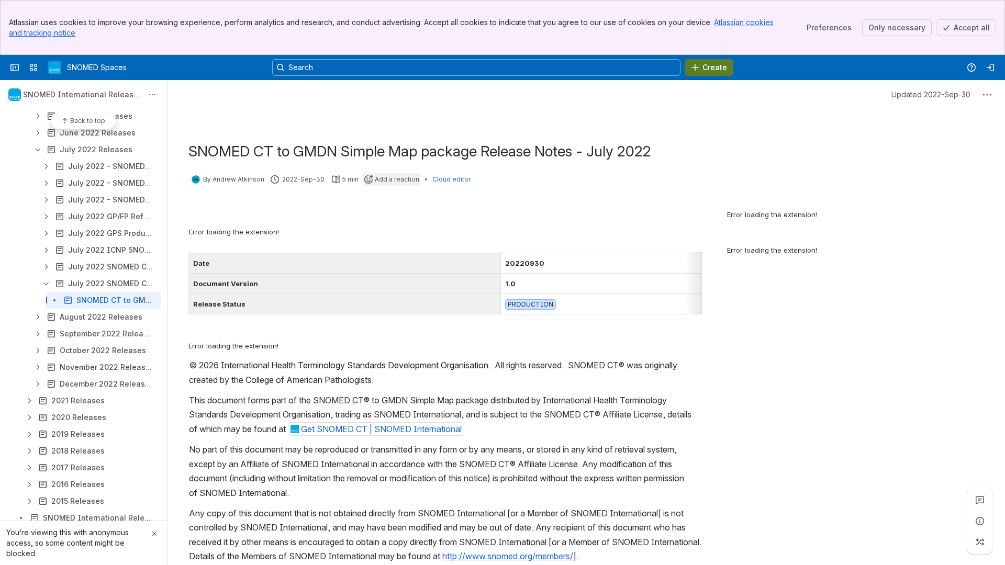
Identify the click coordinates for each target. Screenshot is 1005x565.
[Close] (154, 533)
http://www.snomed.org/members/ (507, 556)
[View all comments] (980, 500)
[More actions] (152, 94)
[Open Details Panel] (980, 521)
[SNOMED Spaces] (54, 67)
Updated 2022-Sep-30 (930, 94)
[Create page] (980, 542)
